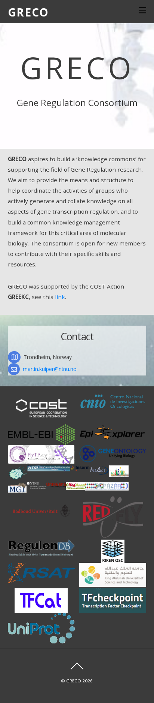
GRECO (73, 681)
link (60, 297)
